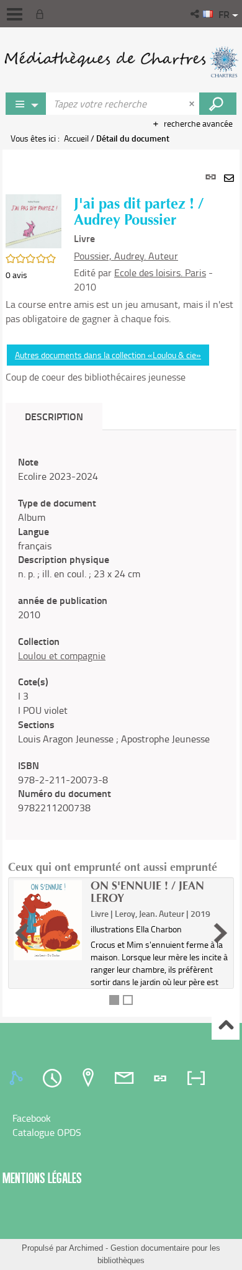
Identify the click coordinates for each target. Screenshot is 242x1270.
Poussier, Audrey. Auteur (126, 256)
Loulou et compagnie (61, 655)
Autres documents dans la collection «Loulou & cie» (108, 355)
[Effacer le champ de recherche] (193, 103)
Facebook (31, 1118)
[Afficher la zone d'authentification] (42, 13)
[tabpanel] (121, 583)
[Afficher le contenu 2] (128, 1000)
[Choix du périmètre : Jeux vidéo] (26, 103)
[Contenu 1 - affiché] (114, 1000)
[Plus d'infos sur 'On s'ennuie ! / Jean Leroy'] (47, 920)
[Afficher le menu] (14, 14)
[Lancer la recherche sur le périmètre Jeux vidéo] (217, 103)
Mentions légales (42, 1177)
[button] (195, 13)
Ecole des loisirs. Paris (160, 272)
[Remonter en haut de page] (226, 1026)
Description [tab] (54, 416)
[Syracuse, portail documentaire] (121, 62)
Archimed (86, 1248)
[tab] (18, 1078)
